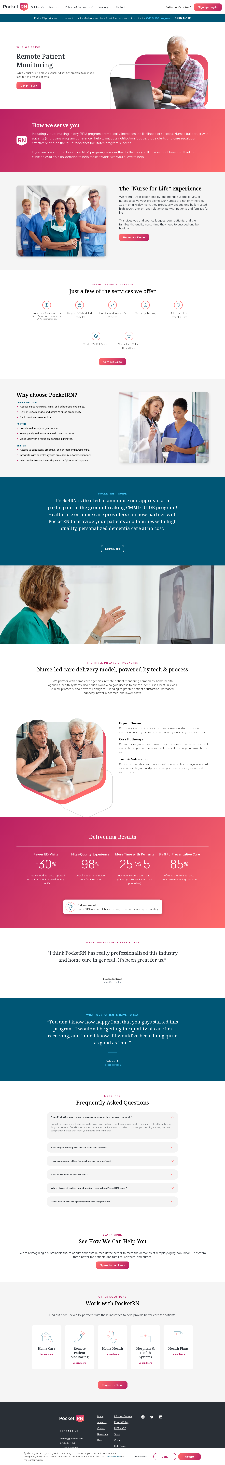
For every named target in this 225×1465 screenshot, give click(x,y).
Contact (120, 7)
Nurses (53, 7)
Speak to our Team (112, 1265)
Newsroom (102, 1434)
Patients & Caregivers (77, 7)
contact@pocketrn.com (71, 1438)
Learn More (182, 18)
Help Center (120, 1446)
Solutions (36, 7)
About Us (102, 1422)
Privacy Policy (121, 1422)
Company (103, 7)
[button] (112, 1117)
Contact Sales (112, 361)
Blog (99, 1440)
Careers (118, 1440)
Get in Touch (29, 85)
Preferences (140, 1456)
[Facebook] (143, 1417)
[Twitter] (152, 1417)
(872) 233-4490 (67, 1443)
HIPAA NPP (120, 1428)
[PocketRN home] (15, 7)
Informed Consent (121, 1416)
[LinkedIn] (161, 1417)
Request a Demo (134, 237)
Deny (165, 1456)
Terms (117, 1434)
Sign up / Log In (208, 7)
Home (100, 1416)
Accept (189, 1456)
